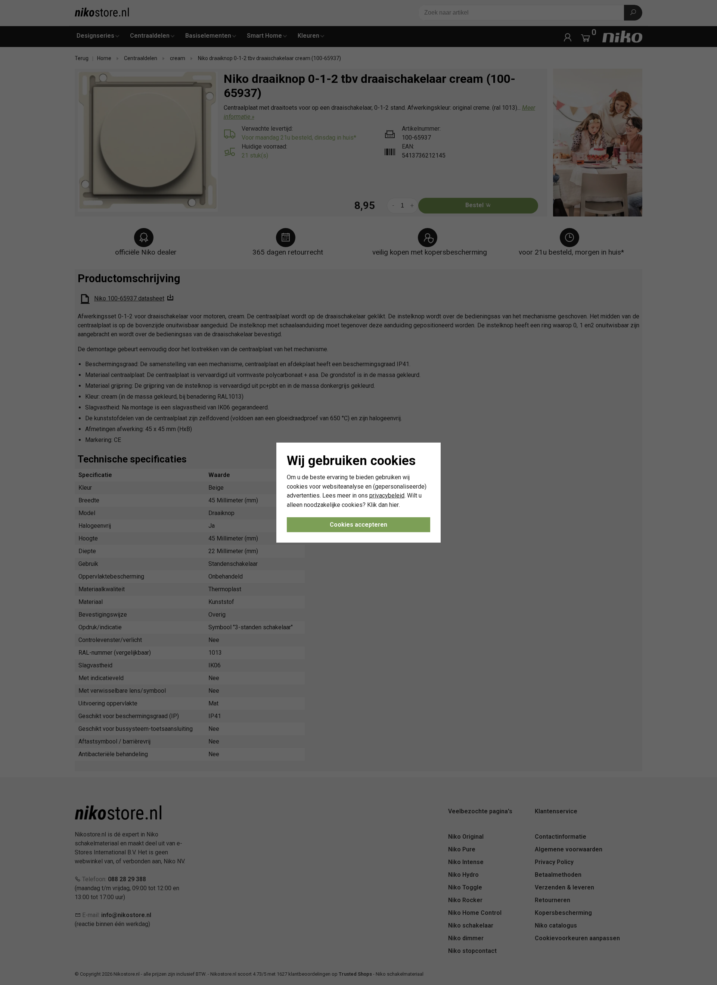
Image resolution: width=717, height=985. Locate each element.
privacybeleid (386, 495)
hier (394, 504)
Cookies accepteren (358, 524)
